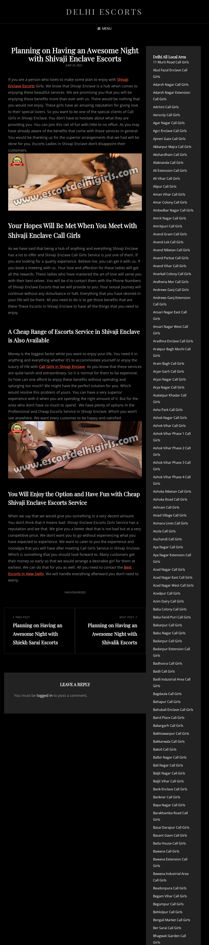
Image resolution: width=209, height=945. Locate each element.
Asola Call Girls (164, 531)
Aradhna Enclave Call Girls (173, 341)
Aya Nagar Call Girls (168, 547)
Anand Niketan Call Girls (171, 250)
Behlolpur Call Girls (167, 912)
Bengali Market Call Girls (171, 920)
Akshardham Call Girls (170, 154)
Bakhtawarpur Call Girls (171, 733)
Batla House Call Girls (169, 843)
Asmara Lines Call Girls (170, 523)
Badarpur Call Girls (167, 641)
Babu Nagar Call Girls (169, 633)
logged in (45, 695)
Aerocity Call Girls (166, 115)
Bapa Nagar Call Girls (169, 805)
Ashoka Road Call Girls (170, 499)
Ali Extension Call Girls (170, 170)
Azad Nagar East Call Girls (172, 577)
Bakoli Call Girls (165, 749)
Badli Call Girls (164, 671)
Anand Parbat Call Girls (171, 258)
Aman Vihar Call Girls (169, 194)
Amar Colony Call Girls (170, 202)
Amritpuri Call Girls (167, 226)
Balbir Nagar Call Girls (170, 757)
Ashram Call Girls (166, 507)
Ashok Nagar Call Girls (170, 417)
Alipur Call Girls (165, 186)
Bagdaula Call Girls (167, 694)
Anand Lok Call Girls (168, 242)
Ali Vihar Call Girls (166, 178)
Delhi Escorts (104, 11)
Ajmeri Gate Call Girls (169, 139)
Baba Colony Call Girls (170, 609)
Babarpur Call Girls (167, 625)
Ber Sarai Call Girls (167, 928)
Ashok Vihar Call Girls (169, 425)
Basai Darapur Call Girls (171, 827)
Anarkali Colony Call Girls (172, 274)
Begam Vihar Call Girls (170, 896)
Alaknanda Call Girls (168, 162)
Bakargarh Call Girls (168, 725)
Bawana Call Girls (166, 851)
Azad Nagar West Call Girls (173, 585)
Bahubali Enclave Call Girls (173, 709)
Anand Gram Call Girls (170, 234)
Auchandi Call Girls (167, 539)
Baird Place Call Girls (169, 717)
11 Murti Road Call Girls (171, 62)
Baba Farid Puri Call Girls (172, 617)
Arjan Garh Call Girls (168, 371)
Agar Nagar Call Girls (169, 123)
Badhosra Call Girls (167, 663)
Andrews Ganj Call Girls (171, 289)
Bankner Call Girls (166, 797)
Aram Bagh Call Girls (168, 363)
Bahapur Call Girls (167, 701)
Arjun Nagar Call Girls (169, 379)
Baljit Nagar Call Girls (169, 773)
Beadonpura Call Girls (170, 888)
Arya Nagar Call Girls (169, 387)
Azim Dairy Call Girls (168, 601)
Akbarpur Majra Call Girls (172, 146)
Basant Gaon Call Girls (170, 835)
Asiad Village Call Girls (170, 515)
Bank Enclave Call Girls (170, 789)
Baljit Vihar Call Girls (168, 781)
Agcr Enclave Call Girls (170, 131)
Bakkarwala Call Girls (169, 741)
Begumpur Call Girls (168, 904)
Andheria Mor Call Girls (171, 282)
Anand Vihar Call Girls (169, 266)
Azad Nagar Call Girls (169, 569)
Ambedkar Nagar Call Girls (173, 210)
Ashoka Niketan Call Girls (172, 491)
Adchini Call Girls (166, 107)
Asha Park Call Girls (168, 410)
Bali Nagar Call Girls (168, 765)
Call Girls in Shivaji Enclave (62, 366)
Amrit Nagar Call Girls (169, 218)
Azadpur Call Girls (166, 593)
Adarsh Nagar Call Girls (171, 84)
